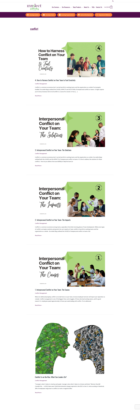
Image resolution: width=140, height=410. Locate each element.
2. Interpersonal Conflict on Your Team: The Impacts (53, 219)
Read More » (38, 96)
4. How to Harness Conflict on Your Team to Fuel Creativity (55, 80)
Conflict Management (41, 84)
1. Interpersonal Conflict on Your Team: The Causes (52, 289)
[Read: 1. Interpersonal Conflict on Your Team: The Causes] (70, 269)
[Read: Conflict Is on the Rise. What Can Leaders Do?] (69, 347)
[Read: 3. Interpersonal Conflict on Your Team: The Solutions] (70, 129)
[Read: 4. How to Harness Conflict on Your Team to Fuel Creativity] (70, 59)
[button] (113, 1)
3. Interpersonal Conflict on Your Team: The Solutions (53, 150)
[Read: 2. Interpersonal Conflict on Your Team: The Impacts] (70, 199)
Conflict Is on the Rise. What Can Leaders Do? (51, 377)
